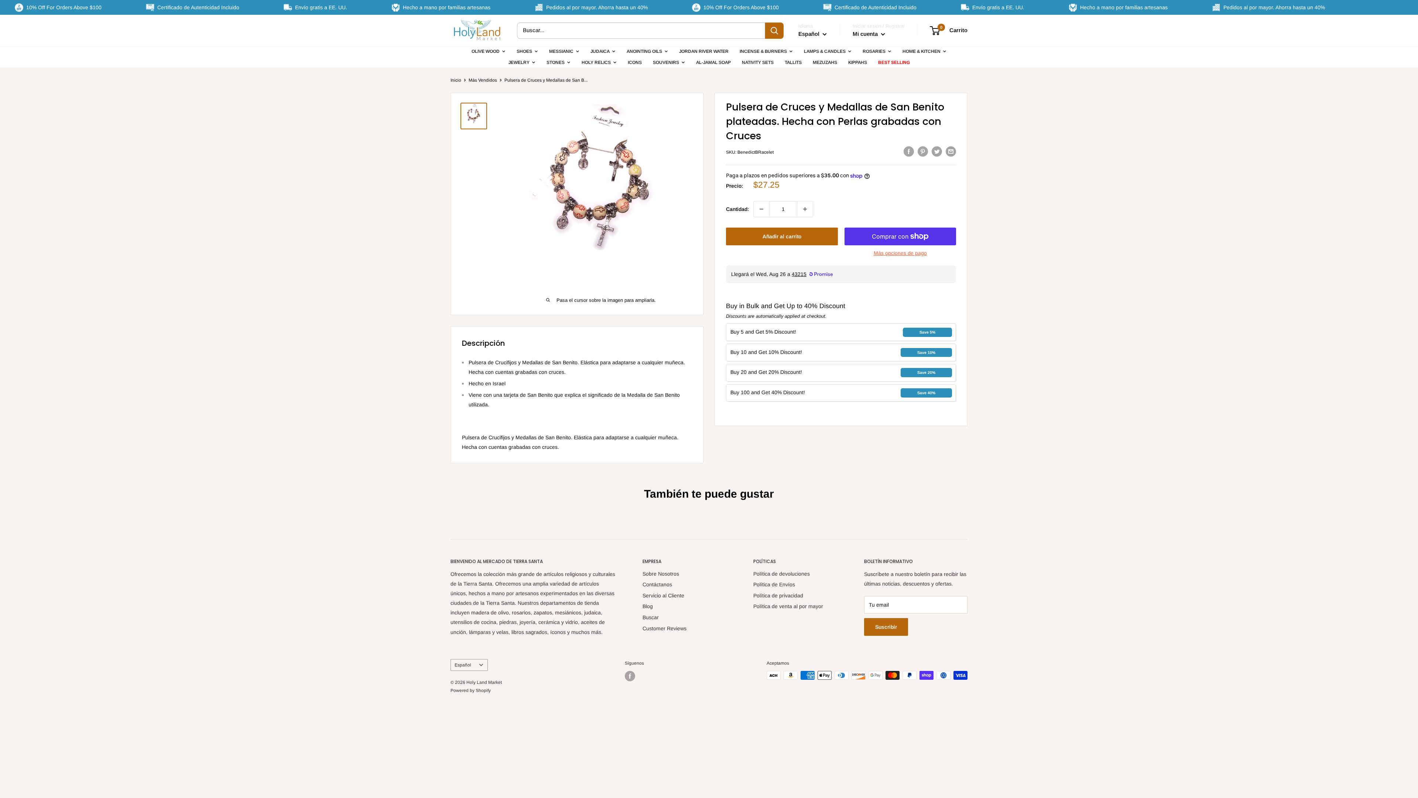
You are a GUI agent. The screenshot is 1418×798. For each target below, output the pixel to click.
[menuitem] (488, 51)
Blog (648, 606)
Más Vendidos (483, 80)
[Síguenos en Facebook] (630, 676)
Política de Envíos (774, 584)
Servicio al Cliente (663, 595)
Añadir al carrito (782, 236)
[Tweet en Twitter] (937, 151)
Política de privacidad (778, 595)
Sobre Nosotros (661, 574)
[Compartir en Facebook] (909, 151)
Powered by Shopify (471, 690)
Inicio (456, 80)
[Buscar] (774, 31)
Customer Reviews (664, 628)
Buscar (651, 617)
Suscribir (886, 627)
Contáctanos (657, 584)
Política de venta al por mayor (788, 606)
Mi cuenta (866, 34)
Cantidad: (737, 209)
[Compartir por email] (951, 151)
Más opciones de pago (900, 253)
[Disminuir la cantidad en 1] (761, 209)
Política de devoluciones (781, 574)
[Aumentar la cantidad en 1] (805, 209)
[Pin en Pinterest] (923, 151)
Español (463, 665)
